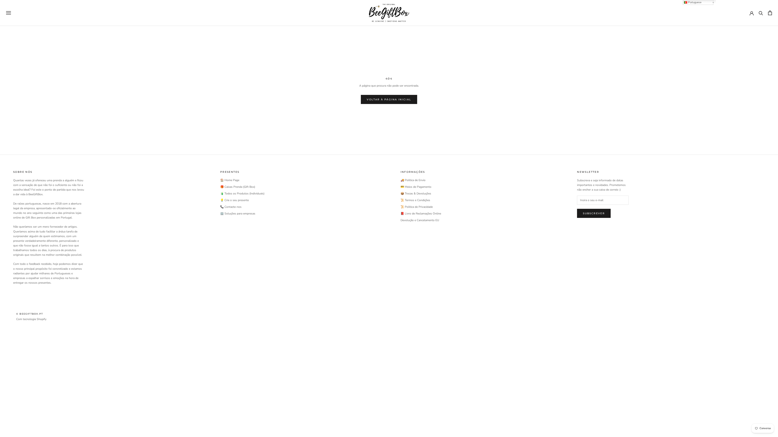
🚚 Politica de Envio (413, 180)
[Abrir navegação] (8, 13)
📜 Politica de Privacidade (417, 207)
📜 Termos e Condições (415, 200)
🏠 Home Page (229, 180)
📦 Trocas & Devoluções (416, 193)
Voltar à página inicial (389, 99)
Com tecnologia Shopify (31, 319)
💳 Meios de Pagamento (416, 187)
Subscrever (594, 213)
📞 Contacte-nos (231, 207)
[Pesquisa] (761, 13)
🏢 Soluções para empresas (237, 213)
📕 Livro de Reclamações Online (421, 213)
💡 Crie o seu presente (234, 200)
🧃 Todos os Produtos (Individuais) (242, 193)
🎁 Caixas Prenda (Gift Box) (237, 187)
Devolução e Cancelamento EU (420, 220)
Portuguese (694, 2)
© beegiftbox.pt (29, 313)
